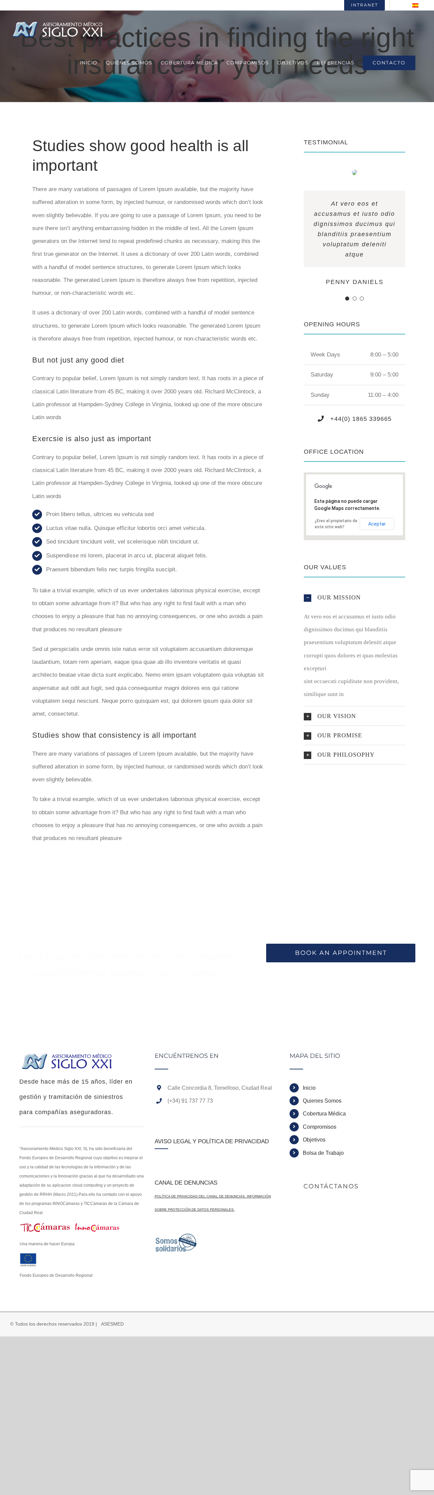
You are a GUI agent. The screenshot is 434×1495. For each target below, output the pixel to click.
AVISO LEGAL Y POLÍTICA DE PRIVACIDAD (212, 1141)
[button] (354, 597)
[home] (67, 1059)
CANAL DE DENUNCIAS (186, 1183)
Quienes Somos (322, 1101)
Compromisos (319, 1127)
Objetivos (314, 1140)
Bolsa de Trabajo (323, 1153)
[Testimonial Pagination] (347, 298)
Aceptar (377, 524)
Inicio (309, 1088)
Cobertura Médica (324, 1114)
